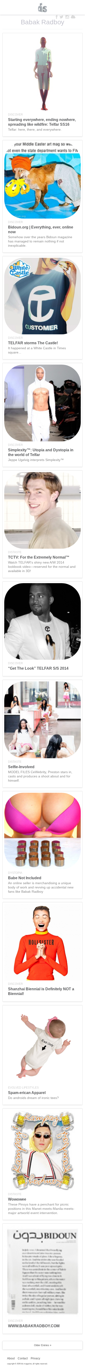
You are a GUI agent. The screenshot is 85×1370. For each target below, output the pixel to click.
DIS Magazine (42, 7)
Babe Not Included (24, 878)
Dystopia (15, 873)
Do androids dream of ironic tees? (33, 1098)
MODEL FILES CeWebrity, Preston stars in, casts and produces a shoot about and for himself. (40, 776)
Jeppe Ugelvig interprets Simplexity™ (36, 460)
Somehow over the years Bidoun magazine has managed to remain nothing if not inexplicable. (40, 241)
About (11, 1358)
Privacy (35, 1358)
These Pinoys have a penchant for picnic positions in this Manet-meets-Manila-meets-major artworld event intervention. (41, 1208)
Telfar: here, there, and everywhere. (35, 129)
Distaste (14, 552)
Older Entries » (42, 1345)
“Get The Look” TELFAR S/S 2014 (38, 668)
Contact (23, 1358)
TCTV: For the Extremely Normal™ (38, 557)
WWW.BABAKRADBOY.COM (34, 1326)
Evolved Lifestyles (23, 1087)
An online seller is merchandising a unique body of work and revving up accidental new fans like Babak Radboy (40, 887)
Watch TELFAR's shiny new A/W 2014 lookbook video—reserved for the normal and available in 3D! (42, 566)
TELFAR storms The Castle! (33, 343)
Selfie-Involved (21, 767)
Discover (15, 114)
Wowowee (17, 1199)
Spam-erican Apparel (27, 1093)
